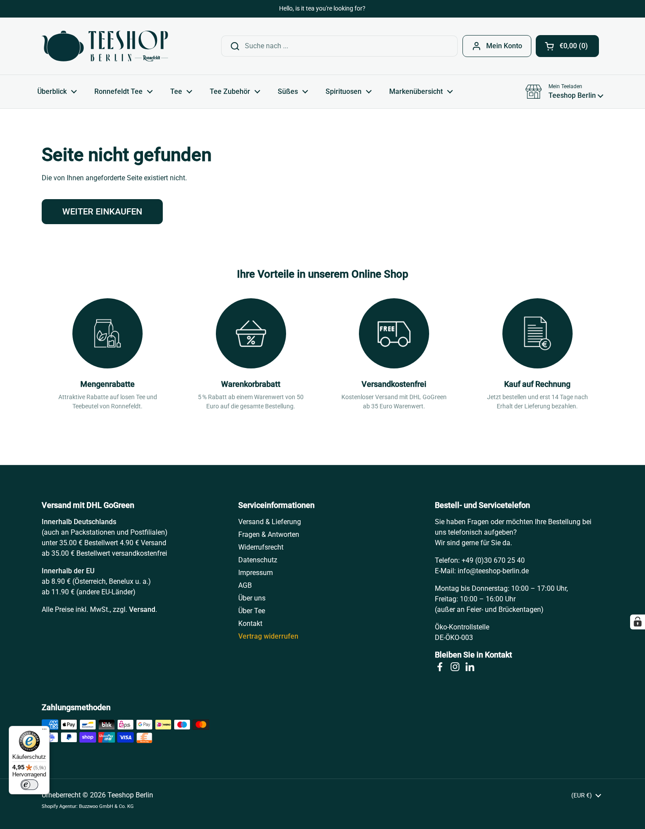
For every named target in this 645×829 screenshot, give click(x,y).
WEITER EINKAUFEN (102, 211)
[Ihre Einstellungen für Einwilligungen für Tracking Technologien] (637, 622)
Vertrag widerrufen (268, 636)
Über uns (251, 598)
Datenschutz (257, 560)
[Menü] (44, 731)
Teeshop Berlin (130, 795)
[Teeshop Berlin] (105, 46)
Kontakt (250, 623)
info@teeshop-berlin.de (493, 571)
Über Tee (251, 611)
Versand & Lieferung (269, 522)
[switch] (29, 784)
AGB (245, 585)
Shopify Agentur (59, 806)
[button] (567, 46)
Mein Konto (504, 46)
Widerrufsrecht (260, 547)
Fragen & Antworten (268, 534)
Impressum (255, 572)
